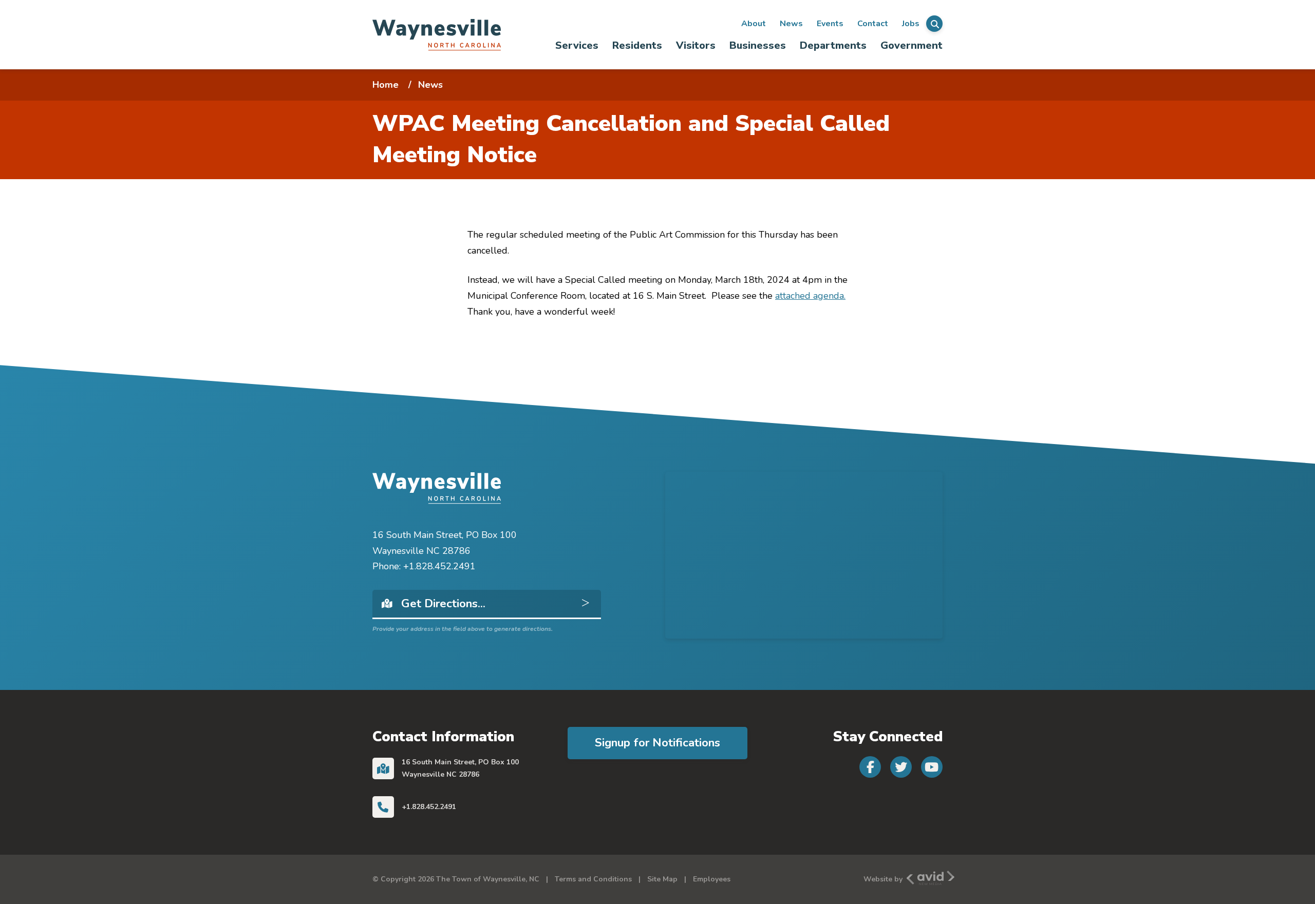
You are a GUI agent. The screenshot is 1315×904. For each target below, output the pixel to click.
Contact (872, 23)
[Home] (436, 34)
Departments (833, 45)
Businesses (757, 45)
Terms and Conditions (593, 879)
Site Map (662, 879)
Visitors (696, 45)
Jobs (910, 23)
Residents (637, 45)
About (753, 23)
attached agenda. (810, 296)
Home (385, 85)
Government (911, 45)
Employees (711, 879)
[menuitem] (577, 45)
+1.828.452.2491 (429, 807)
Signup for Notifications (657, 743)
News (791, 23)
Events (830, 23)
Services (576, 45)
